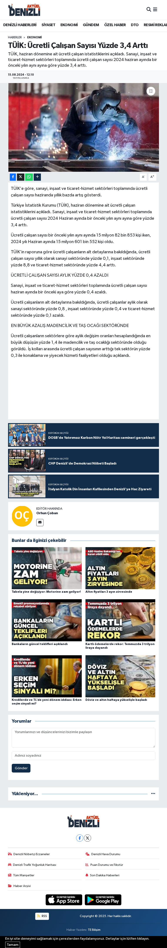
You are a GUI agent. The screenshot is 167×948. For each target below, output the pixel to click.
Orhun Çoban (47, 513)
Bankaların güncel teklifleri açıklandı (40, 644)
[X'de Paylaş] (20, 177)
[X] (87, 838)
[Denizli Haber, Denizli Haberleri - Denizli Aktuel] (24, 10)
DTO (135, 25)
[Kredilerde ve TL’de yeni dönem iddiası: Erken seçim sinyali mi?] (47, 676)
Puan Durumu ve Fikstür (106, 864)
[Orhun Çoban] (22, 516)
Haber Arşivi (22, 886)
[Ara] (149, 10)
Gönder (21, 768)
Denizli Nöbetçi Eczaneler (31, 854)
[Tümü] (153, 794)
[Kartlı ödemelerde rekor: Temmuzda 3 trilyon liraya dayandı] (120, 620)
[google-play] (103, 900)
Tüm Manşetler (23, 875)
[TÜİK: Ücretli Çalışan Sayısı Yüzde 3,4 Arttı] (83, 127)
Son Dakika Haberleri (104, 875)
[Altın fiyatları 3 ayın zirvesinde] (120, 568)
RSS (44, 916)
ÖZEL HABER (115, 25)
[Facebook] (79, 838)
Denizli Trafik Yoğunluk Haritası (34, 864)
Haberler (15, 37)
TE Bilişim (94, 929)
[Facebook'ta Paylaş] (13, 177)
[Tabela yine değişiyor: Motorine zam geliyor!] (47, 568)
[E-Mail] (39, 522)
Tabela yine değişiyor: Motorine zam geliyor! (46, 591)
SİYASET (48, 25)
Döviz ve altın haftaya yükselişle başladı (116, 699)
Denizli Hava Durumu (105, 854)
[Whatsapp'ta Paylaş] (29, 177)
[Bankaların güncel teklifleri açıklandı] (47, 620)
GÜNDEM (91, 25)
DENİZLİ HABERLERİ (20, 25)
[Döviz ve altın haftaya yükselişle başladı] (120, 676)
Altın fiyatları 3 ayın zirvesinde (108, 591)
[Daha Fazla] (37, 177)
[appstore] (64, 900)
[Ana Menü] (155, 10)
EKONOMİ (69, 25)
